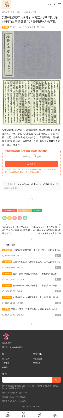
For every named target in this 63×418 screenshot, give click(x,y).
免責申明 (13, 347)
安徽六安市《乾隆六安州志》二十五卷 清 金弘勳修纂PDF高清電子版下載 (30, 273)
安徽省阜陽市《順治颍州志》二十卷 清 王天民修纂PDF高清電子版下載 (30, 285)
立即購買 (31, 163)
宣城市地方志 (25, 210)
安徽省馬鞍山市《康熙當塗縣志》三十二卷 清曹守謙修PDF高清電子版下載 (31, 262)
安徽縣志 (31, 27)
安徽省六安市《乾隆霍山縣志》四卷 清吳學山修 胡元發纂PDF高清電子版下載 (30, 309)
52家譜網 (36, 363)
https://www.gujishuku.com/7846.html (36, 184)
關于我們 (5, 347)
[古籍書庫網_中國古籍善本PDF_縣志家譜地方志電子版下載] (6, 4)
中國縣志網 (37, 359)
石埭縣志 (37, 210)
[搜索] (49, 4)
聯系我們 (20, 347)
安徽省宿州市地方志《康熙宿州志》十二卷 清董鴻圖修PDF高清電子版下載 (31, 250)
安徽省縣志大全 (10, 210)
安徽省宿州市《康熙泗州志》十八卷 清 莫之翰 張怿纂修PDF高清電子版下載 (31, 297)
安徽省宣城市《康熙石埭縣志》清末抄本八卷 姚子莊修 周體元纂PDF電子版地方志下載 (46, 230)
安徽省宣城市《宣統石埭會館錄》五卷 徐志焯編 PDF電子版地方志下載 (16, 230)
